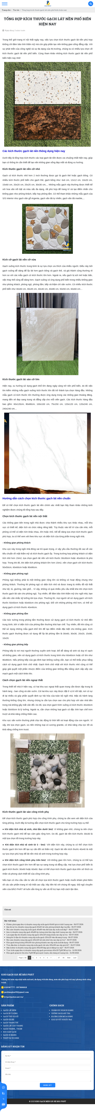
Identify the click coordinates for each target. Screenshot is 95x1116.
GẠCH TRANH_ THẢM (12, 1029)
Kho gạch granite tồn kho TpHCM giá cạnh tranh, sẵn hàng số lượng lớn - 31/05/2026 (42, 953)
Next (68, 958)
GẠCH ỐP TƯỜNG (10, 1013)
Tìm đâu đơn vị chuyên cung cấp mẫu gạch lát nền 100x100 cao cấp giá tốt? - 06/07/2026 (43, 945)
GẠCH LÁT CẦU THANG (13, 1026)
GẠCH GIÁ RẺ (8, 1019)
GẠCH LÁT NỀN (9, 1010)
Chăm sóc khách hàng (62, 1010)
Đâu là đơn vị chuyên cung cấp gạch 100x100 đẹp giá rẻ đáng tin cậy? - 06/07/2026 (40, 948)
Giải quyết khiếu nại (61, 1019)
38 (63, 958)
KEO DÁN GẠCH (9, 1032)
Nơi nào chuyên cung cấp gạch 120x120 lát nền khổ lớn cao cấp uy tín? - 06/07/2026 (41, 940)
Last (74, 958)
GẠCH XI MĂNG (9, 1035)
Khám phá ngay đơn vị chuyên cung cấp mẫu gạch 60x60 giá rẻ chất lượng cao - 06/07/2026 (44, 924)
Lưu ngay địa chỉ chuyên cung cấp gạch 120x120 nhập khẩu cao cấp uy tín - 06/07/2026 (42, 935)
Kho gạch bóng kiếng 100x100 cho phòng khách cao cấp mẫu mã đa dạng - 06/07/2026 (42, 942)
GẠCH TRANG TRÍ (10, 1022)
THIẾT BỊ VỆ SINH (11, 1038)
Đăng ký (47, 1085)
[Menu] (4, 3)
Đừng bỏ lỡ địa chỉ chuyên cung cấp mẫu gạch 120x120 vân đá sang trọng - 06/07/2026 (42, 937)
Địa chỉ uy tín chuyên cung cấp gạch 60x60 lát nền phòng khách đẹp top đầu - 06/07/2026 (43, 927)
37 (59, 958)
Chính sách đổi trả (60, 1013)
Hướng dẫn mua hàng (62, 1016)
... (54, 958)
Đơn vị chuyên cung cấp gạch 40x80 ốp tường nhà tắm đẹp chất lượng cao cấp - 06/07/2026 (44, 932)
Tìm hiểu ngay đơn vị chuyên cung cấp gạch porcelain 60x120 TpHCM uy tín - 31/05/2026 (44, 950)
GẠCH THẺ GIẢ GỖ (10, 1016)
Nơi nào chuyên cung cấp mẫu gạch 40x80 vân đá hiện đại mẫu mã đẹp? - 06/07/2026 (42, 929)
